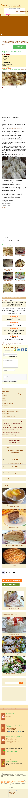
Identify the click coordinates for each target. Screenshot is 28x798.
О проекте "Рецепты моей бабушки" (14, 725)
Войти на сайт (10, 713)
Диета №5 (10, 411)
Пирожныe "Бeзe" (14, 634)
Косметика (9, 743)
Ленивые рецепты (14, 608)
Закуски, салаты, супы (15, 463)
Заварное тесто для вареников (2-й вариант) (8, 269)
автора (15, 778)
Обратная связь (10, 729)
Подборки (15, 466)
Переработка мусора (11, 760)
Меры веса (9, 738)
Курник (14, 565)
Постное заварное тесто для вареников (20, 256)
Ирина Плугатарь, (5, 773)
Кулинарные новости (12, 741)
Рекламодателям (11, 728)
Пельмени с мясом (7, 293)
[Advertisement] (14, 24)
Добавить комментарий (10, 381)
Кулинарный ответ (11, 751)
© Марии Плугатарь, (8, 787)
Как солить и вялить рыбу (10, 435)
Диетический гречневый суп (11, 432)
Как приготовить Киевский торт (12, 430)
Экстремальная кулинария (14, 737)
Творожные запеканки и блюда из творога (13, 394)
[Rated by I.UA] (19, 796)
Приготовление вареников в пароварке (8, 282)
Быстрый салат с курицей (14, 674)
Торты (17, 411)
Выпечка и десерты (15, 456)
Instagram (13, 731)
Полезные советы (11, 740)
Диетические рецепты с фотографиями (14, 505)
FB (6, 731)
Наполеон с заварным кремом (14, 545)
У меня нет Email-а (11, 357)
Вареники (6, 42)
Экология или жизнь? (11, 761)
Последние (4, 300)
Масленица (5, 413)
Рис (3, 398)
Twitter (19, 731)
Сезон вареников (20, 293)
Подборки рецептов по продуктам (15, 451)
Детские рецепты (14, 42)
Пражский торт (14, 527)
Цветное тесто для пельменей (20, 281)
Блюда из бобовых (8, 403)
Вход (17, 11)
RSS (23, 731)
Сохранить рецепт (19, 47)
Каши (4, 389)
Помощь (8, 716)
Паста (4, 400)
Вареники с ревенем (8, 255)
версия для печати (22, 87)
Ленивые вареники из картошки (20, 268)
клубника (4, 207)
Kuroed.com (10, 784)
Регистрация (24, 11)
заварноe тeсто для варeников (12, 129)
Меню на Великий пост (9, 416)
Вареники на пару (14, 442)
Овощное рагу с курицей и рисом (14, 654)
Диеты (4, 411)
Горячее (15, 459)
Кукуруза (5, 405)
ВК (9, 731)
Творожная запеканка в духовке (12, 427)
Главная (4, 41)
